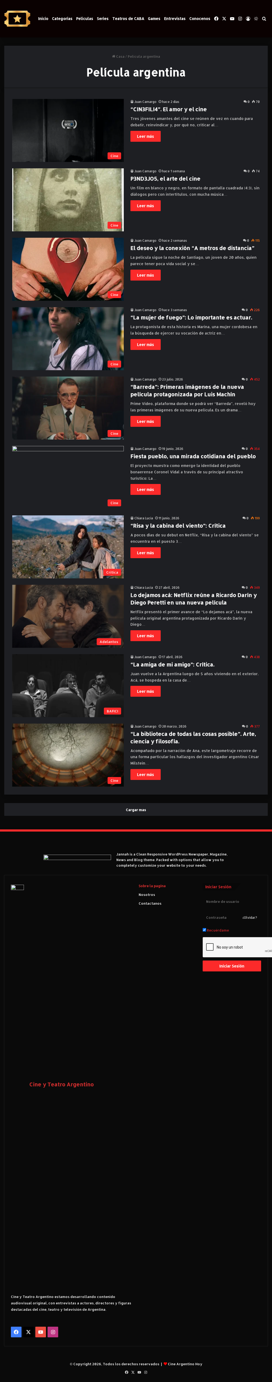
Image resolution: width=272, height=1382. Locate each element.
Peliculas (84, 18)
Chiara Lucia (143, 518)
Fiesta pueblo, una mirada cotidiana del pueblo (193, 456)
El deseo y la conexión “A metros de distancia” (192, 247)
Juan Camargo (145, 102)
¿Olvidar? (250, 918)
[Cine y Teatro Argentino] (17, 18)
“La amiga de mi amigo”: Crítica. (172, 664)
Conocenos (199, 18)
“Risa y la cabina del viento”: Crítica (178, 525)
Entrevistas (175, 18)
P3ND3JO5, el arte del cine (165, 178)
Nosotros (147, 894)
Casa (120, 56)
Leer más (145, 136)
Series (103, 18)
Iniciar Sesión (231, 966)
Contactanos (150, 903)
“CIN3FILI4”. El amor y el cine (168, 109)
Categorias (62, 18)
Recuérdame (217, 930)
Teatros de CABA (128, 18)
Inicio (43, 18)
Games (154, 18)
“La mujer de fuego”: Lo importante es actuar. (191, 317)
